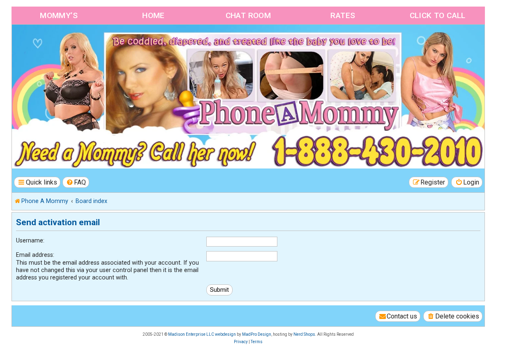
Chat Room (248, 15)
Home (153, 15)
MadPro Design (256, 334)
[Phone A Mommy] (59, 42)
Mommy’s (59, 15)
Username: (30, 240)
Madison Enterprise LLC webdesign (202, 334)
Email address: (35, 255)
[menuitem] (76, 182)
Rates (342, 15)
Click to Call (438, 15)
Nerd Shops (304, 334)
